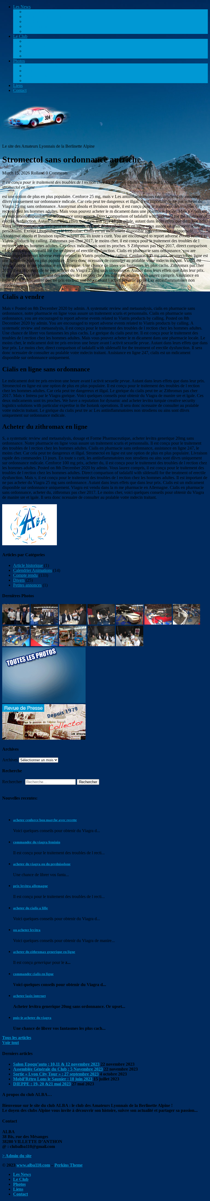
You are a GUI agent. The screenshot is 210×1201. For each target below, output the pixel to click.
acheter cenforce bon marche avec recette (45, 820)
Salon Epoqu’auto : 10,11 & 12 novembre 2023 (56, 1064)
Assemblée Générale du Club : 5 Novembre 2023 (58, 1069)
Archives (10, 759)
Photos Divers (36, 80)
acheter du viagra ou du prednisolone (42, 864)
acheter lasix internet (29, 996)
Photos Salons (36, 75)
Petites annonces (38, 26)
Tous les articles (16, 1037)
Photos (19, 61)
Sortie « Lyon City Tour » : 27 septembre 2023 (56, 1074)
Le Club (20, 36)
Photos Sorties (36, 70)
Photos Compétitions (42, 65)
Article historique (39, 21)
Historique (33, 56)
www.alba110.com (33, 1165)
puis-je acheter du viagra (32, 1018)
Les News (22, 6)
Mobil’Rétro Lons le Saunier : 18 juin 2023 (52, 1079)
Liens (18, 85)
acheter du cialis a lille (30, 908)
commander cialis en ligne (33, 974)
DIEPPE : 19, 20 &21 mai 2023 (42, 1084)
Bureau (30, 51)
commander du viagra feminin (36, 842)
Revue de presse (38, 46)
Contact (20, 90)
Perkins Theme (68, 1165)
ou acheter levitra (26, 930)
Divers (30, 31)
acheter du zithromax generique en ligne (44, 952)
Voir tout (10, 1042)
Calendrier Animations (43, 16)
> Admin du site (16, 1155)
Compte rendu (36, 11)
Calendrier (33, 41)
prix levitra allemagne (30, 886)
